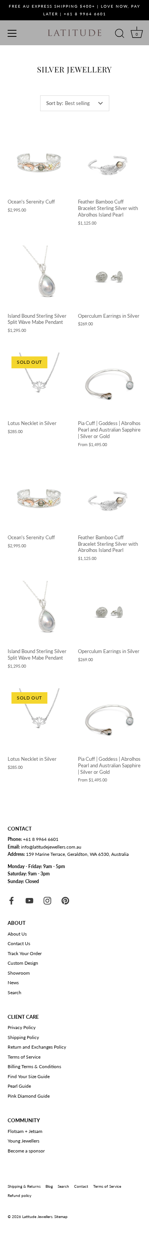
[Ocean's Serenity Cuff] (39, 162)
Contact (81, 1186)
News (13, 982)
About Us (17, 934)
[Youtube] (29, 900)
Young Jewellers (23, 1141)
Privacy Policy (22, 1027)
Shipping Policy (23, 1037)
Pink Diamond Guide (29, 1096)
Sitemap (61, 1216)
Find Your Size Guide (29, 1076)
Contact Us (19, 943)
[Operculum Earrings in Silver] (109, 276)
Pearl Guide (19, 1086)
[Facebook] (11, 900)
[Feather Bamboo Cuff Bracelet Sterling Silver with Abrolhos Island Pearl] (109, 162)
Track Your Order (25, 953)
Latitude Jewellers (37, 1216)
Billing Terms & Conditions (34, 1066)
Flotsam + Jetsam (25, 1131)
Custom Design (23, 963)
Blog (49, 1186)
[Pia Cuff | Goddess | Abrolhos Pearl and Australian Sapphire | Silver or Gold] (109, 384)
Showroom (19, 973)
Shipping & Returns (24, 1186)
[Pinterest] (65, 900)
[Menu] (12, 33)
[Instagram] (47, 900)
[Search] (119, 34)
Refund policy (19, 1195)
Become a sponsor (26, 1151)
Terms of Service (24, 1057)
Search (14, 992)
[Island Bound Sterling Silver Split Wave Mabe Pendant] (39, 276)
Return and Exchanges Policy (37, 1047)
